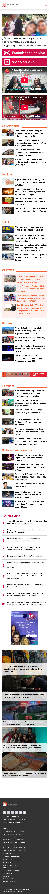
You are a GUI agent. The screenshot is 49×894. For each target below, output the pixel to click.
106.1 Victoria (7, 876)
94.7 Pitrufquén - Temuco (11, 860)
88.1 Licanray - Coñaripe (11, 871)
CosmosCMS (17, 891)
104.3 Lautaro (7, 873)
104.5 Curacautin (8, 879)
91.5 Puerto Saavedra (10, 882)
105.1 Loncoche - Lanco (10, 868)
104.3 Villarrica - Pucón (10, 865)
